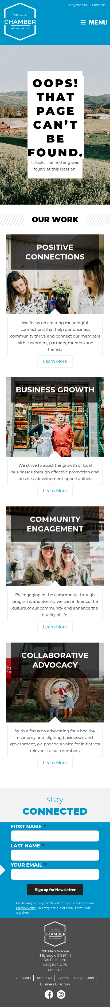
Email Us (55, 970)
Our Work (23, 978)
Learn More (55, 361)
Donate (98, 5)
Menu (98, 22)
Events (63, 978)
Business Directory (55, 984)
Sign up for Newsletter (55, 889)
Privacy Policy (26, 908)
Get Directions (55, 960)
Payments (78, 5)
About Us (44, 978)
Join (90, 978)
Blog (78, 978)
